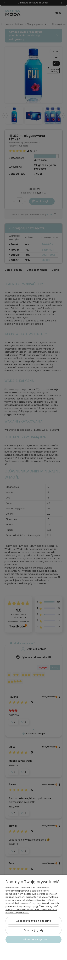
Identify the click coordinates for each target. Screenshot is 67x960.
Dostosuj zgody (33, 930)
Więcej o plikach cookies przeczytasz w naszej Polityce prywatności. (31, 911)
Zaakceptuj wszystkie (33, 939)
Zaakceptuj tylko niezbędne (33, 921)
